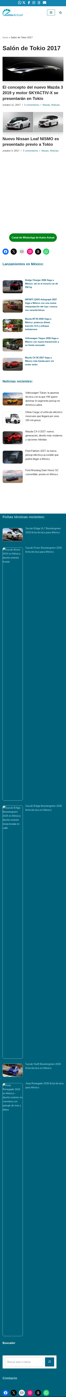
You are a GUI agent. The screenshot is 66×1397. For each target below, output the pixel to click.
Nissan (45, 150)
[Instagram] (30, 252)
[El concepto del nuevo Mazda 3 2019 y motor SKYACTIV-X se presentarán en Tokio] (33, 69)
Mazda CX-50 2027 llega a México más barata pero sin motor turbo (39, 361)
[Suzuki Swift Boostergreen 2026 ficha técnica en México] (13, 1071)
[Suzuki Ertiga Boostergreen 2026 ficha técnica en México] (13, 932)
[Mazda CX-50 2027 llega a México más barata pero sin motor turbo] (13, 365)
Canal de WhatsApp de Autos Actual (33, 237)
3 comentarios (31, 105)
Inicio (5, 37)
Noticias (55, 105)
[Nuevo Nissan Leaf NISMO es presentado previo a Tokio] (33, 122)
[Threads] (38, 252)
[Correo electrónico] (22, 252)
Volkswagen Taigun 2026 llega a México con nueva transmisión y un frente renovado (42, 342)
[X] (14, 252)
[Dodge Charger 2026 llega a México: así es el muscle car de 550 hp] (13, 287)
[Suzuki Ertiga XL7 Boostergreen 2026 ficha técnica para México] (13, 535)
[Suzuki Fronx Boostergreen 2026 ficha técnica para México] (13, 674)
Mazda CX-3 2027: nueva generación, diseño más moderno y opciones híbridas (43, 435)
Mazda (46, 105)
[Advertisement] (28, 206)
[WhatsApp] (46, 252)
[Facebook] (6, 252)
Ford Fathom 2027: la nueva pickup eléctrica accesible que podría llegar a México (42, 454)
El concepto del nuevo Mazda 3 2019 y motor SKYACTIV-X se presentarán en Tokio (33, 93)
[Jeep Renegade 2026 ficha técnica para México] (13, 1209)
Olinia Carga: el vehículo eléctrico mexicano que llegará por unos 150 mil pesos (43, 416)
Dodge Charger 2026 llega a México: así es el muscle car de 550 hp (41, 283)
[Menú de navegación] (51, 12)
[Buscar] (60, 12)
